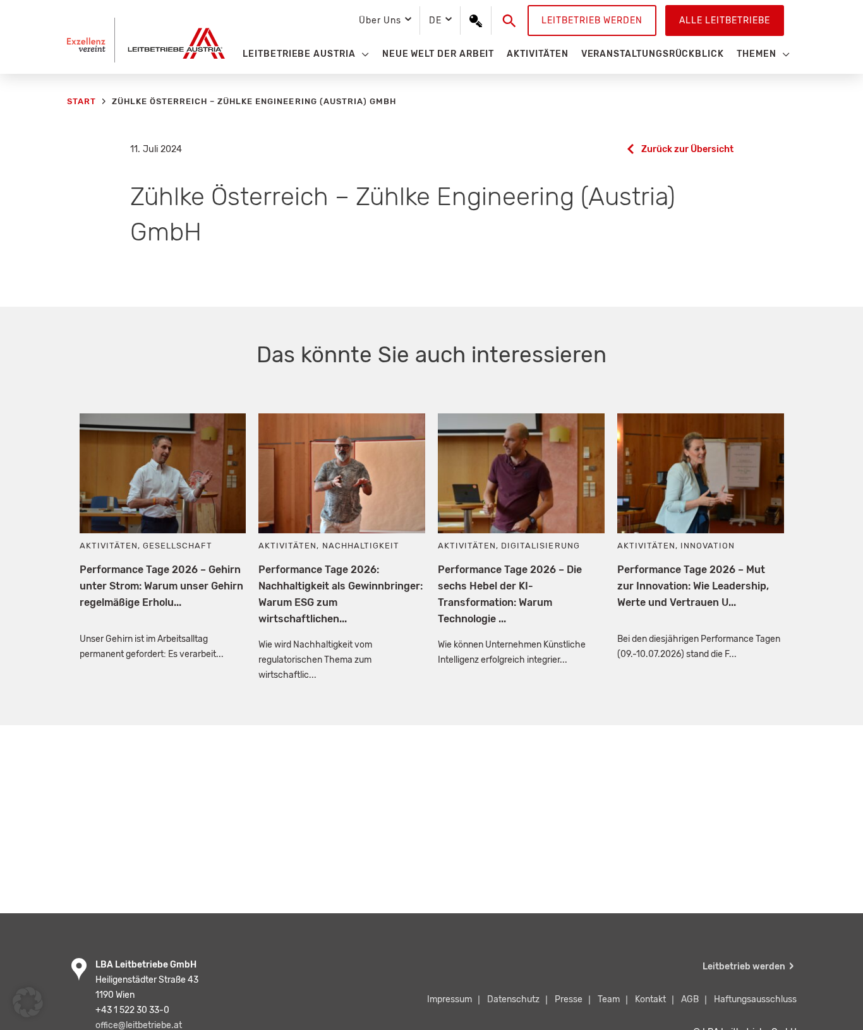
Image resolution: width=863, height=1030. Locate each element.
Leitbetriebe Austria (299, 54)
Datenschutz (513, 999)
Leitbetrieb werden (592, 20)
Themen (756, 54)
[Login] (476, 21)
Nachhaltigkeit (360, 545)
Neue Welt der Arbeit (438, 54)
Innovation (707, 545)
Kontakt (650, 999)
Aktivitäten (537, 54)
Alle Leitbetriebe (724, 20)
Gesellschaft (177, 545)
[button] (509, 21)
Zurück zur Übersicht (687, 149)
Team (609, 999)
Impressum (449, 999)
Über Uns (380, 20)
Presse (568, 999)
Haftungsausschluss (755, 999)
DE (435, 20)
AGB (690, 999)
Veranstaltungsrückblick (652, 54)
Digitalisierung (540, 545)
